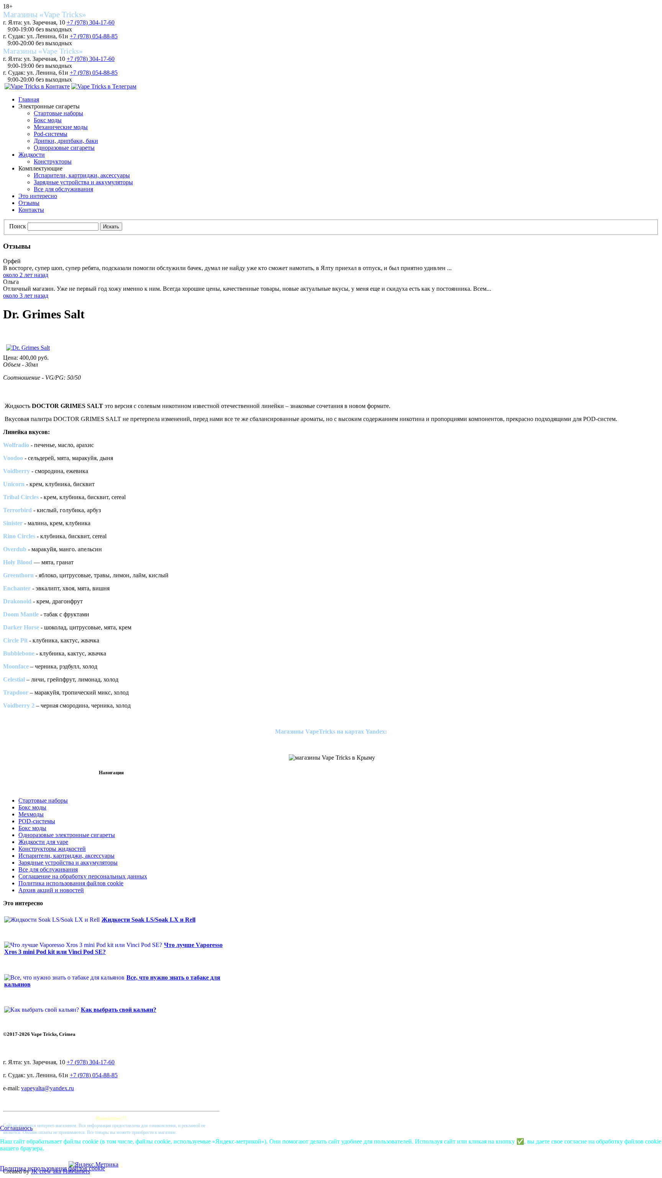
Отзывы (28, 203)
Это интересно (37, 196)
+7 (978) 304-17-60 (91, 22)
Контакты (31, 209)
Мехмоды (31, 814)
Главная (28, 99)
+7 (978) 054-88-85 (94, 36)
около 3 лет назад (25, 295)
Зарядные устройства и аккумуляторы (83, 182)
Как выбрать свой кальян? (118, 1009)
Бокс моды (48, 120)
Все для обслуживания (63, 189)
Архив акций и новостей (51, 890)
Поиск (17, 226)
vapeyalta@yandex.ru (47, 1088)
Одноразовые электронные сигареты (66, 835)
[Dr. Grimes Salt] (28, 347)
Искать (111, 226)
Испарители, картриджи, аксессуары (82, 175)
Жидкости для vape (43, 842)
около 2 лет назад (25, 275)
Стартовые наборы (58, 113)
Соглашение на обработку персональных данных (82, 876)
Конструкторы (53, 161)
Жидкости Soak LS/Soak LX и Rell (148, 919)
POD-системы (36, 821)
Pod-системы (50, 134)
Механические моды (61, 127)
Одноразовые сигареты (64, 147)
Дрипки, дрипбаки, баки (66, 141)
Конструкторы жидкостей (52, 848)
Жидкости (31, 154)
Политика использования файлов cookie (70, 883)
